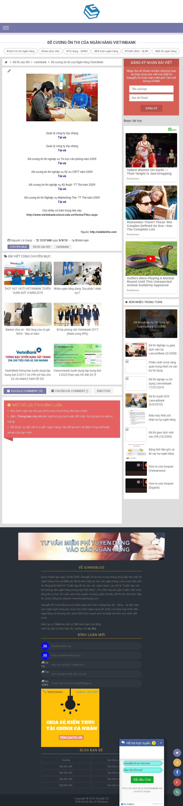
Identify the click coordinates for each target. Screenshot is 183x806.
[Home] (6, 62)
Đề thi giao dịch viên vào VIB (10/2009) (161, 434)
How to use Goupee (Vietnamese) (161, 468)
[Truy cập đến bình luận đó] (45, 646)
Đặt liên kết (65, 766)
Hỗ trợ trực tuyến (138, 743)
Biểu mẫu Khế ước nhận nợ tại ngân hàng (162, 417)
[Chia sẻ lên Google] (177, 782)
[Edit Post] (9, 71)
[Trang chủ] (177, 753)
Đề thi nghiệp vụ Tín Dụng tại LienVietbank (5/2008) (151, 324)
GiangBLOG (102, 798)
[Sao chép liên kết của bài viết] (177, 792)
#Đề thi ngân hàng (166, 51)
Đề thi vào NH (21, 62)
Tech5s (66, 760)
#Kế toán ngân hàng (106, 51)
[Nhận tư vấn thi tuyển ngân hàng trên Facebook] (91, 546)
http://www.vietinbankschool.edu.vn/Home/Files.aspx (62, 214)
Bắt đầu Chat (142, 779)
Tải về (62, 137)
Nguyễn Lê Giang (21, 240)
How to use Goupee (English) (161, 485)
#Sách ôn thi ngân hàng (20, 51)
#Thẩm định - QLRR (136, 51)
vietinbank (40, 62)
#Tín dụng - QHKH (77, 51)
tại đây (92, 628)
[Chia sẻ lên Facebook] (177, 772)
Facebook (153, 788)
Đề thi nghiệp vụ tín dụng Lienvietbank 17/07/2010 (160, 383)
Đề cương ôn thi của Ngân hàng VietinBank (77, 62)
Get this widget (116, 760)
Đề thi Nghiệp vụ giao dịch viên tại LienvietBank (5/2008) (163, 349)
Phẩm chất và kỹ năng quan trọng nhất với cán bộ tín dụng (163, 366)
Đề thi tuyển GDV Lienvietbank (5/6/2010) (159, 400)
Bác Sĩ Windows (98, 801)
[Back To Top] (177, 743)
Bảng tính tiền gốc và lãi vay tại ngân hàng (161, 451)
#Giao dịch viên (50, 51)
